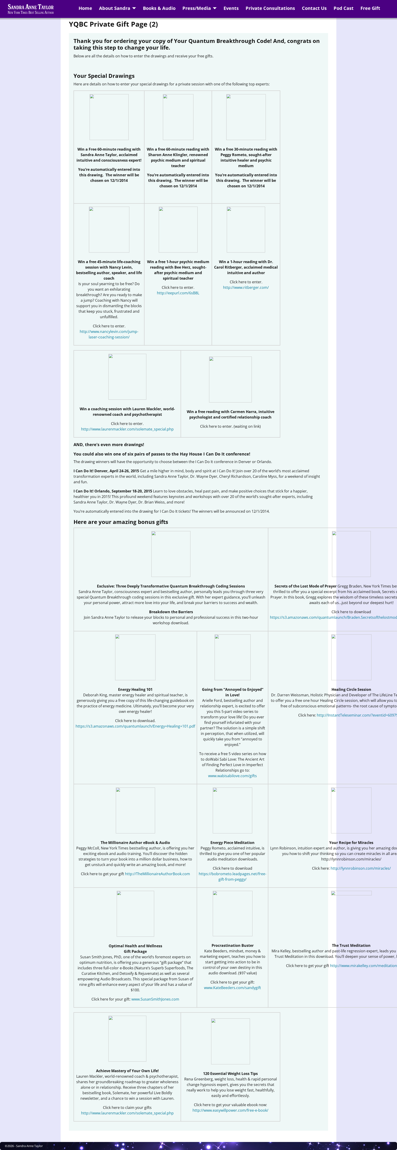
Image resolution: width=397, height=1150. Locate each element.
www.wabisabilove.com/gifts (232, 775)
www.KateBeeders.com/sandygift (232, 987)
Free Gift (370, 8)
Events (231, 8)
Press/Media (196, 8)
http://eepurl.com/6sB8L (178, 292)
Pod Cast (344, 8)
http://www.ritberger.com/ (246, 287)
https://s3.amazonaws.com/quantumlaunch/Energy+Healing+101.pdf (135, 726)
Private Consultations (270, 8)
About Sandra (114, 8)
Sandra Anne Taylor (29, 1146)
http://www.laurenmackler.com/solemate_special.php (127, 429)
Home (85, 8)
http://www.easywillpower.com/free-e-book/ (230, 1110)
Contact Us (314, 8)
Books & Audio (159, 8)
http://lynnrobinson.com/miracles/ (361, 868)
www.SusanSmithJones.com (155, 999)
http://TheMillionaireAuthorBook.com (157, 873)
